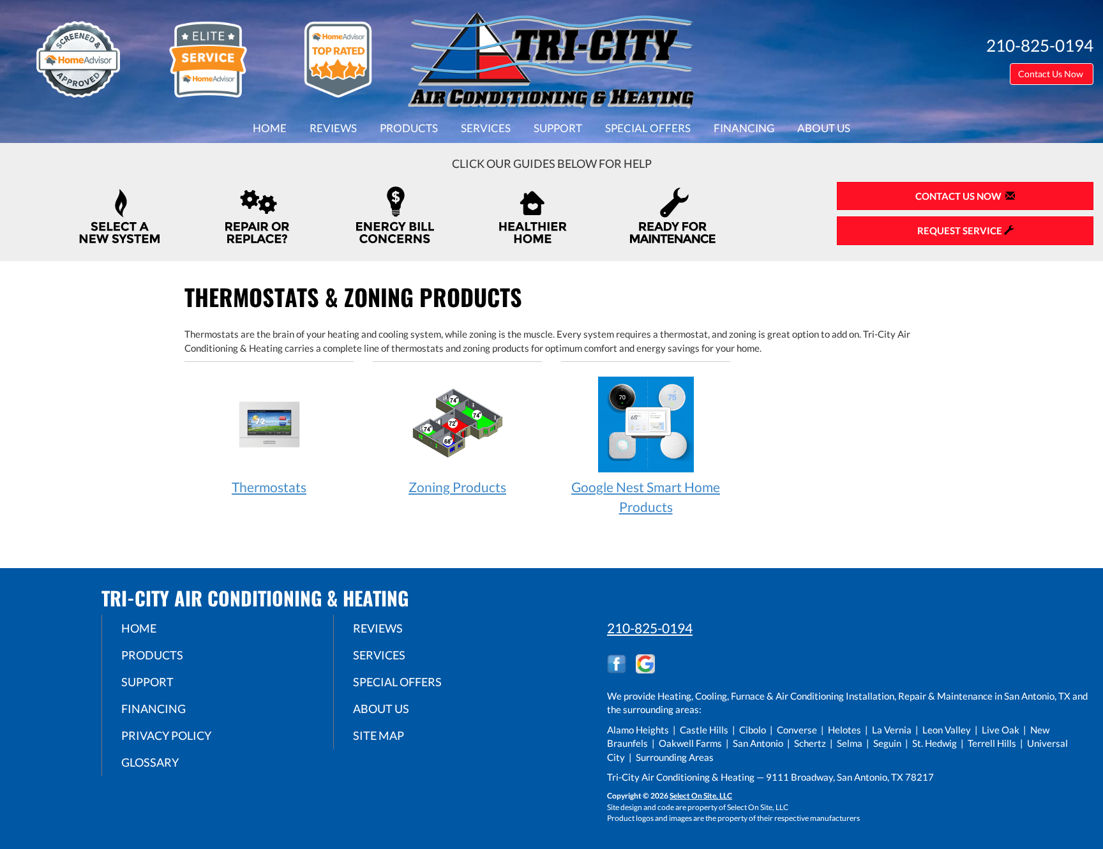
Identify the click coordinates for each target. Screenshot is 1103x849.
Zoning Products (457, 487)
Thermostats (269, 487)
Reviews (333, 128)
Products (409, 128)
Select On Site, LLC (701, 795)
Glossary (150, 762)
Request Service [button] (960, 230)
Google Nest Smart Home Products (645, 497)
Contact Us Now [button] (1051, 73)
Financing (744, 128)
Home (270, 128)
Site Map (378, 735)
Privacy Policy (166, 735)
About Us (823, 128)
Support (558, 128)
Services (486, 128)
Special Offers (648, 128)
